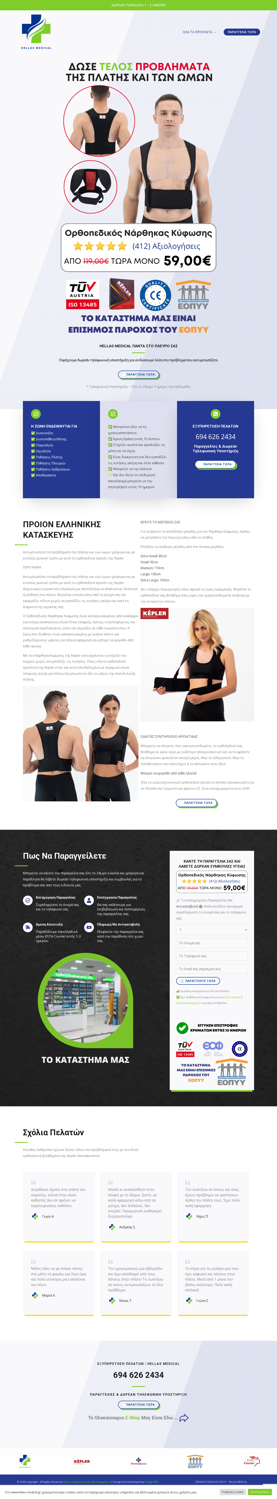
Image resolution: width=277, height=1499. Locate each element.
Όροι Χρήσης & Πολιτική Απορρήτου (88, 1482)
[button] (242, 32)
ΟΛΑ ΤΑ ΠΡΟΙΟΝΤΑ (197, 32)
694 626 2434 (215, 436)
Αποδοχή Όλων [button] (259, 1492)
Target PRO (152, 1482)
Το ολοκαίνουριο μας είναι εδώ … (133, 1418)
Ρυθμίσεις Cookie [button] (233, 1492)
